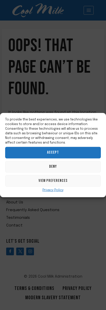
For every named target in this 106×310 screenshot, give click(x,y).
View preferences (53, 180)
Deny (53, 166)
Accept (53, 152)
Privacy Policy (53, 190)
